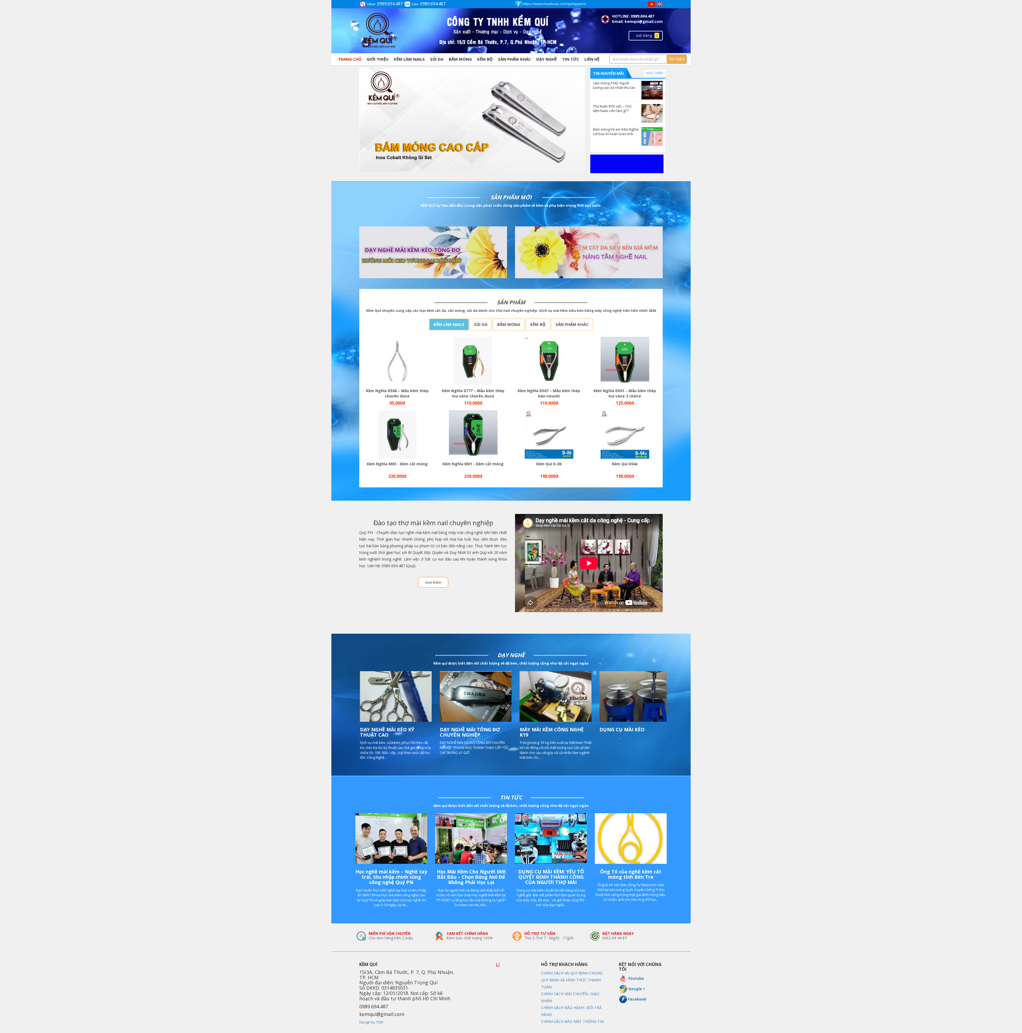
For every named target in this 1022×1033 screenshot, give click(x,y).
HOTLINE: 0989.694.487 (633, 16)
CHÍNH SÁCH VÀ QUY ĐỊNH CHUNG (572, 973)
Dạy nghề (546, 59)
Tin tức (570, 59)
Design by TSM (371, 1022)
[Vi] (652, 3)
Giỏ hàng (647, 35)
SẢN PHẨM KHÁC (514, 59)
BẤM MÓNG (460, 59)
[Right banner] (627, 163)
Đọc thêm (654, 73)
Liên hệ (591, 59)
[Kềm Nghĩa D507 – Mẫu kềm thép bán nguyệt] (549, 361)
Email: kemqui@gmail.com (637, 21)
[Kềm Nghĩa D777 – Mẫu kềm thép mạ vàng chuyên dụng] (473, 361)
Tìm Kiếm (676, 58)
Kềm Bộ (485, 59)
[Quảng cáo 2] (433, 252)
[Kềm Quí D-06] (549, 434)
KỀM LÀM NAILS (409, 59)
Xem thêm (433, 582)
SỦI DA (436, 59)
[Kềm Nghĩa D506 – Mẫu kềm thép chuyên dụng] (397, 361)
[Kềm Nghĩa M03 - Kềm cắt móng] (397, 434)
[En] (659, 3)
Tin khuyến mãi (608, 73)
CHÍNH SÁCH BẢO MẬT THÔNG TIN (572, 1021)
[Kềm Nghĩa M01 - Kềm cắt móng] (473, 434)
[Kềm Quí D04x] (624, 434)
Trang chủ (349, 59)
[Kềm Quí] (472, 120)
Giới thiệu (378, 59)
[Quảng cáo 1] (589, 252)
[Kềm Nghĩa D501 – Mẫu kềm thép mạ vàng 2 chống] (624, 361)
